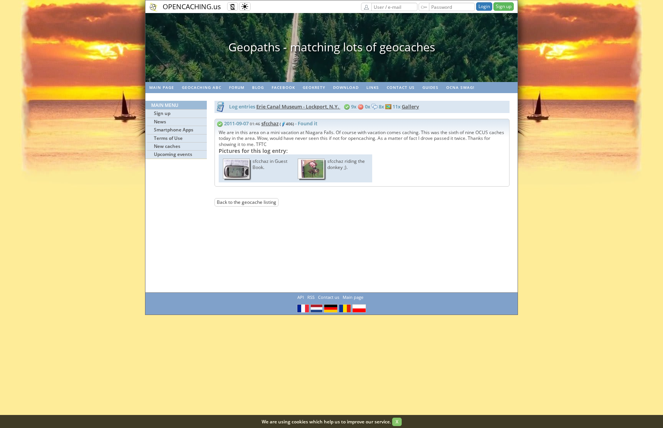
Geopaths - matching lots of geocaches (331, 47)
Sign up (503, 6)
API (300, 297)
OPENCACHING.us (192, 6)
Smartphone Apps (173, 129)
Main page (161, 87)
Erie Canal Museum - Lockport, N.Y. (298, 106)
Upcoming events (173, 154)
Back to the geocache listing (246, 202)
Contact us (401, 87)
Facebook (283, 87)
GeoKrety (314, 87)
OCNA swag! (460, 87)
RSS (311, 297)
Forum (236, 87)
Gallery (410, 106)
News (160, 121)
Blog (258, 87)
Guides (430, 87)
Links (372, 87)
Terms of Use (168, 138)
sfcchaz (270, 123)
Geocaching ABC (201, 87)
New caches (167, 146)
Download (346, 87)
